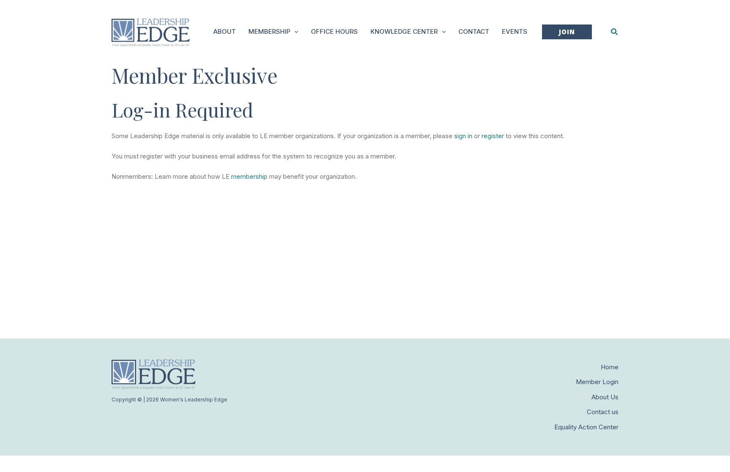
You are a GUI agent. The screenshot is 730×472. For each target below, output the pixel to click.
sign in (463, 136)
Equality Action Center (586, 427)
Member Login (597, 382)
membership (249, 176)
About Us (604, 397)
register (493, 136)
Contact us (602, 412)
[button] (294, 31)
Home (609, 367)
